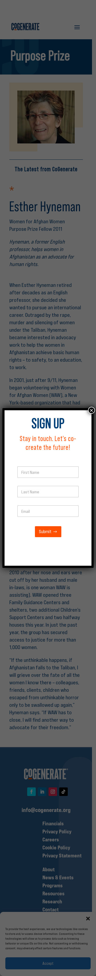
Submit (45, 531)
